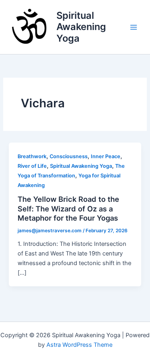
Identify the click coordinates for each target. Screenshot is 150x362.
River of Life (32, 166)
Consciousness (69, 156)
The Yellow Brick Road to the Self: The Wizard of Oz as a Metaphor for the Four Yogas (68, 208)
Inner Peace (105, 156)
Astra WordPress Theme (79, 344)
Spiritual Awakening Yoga (81, 27)
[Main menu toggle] (133, 27)
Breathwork (32, 156)
